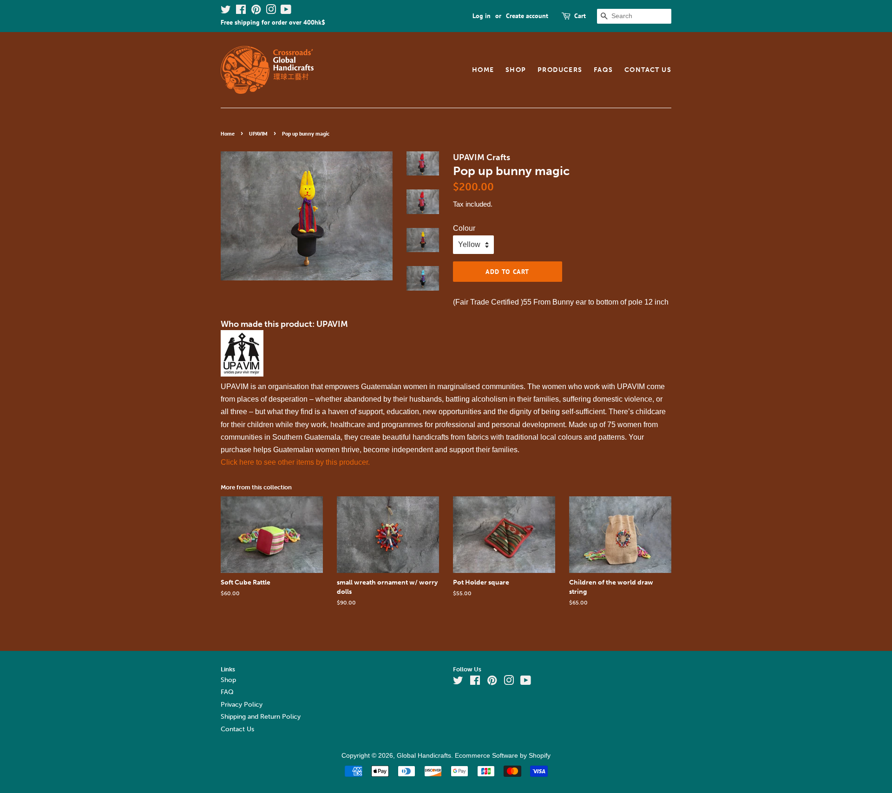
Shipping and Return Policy (261, 717)
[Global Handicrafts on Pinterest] (256, 11)
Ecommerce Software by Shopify (503, 755)
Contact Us (647, 70)
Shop (515, 70)
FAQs (603, 70)
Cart (580, 16)
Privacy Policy (241, 704)
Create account (527, 16)
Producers (560, 70)
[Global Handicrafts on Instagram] (271, 11)
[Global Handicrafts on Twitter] (226, 11)
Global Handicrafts (424, 755)
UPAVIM (258, 133)
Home (483, 70)
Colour (464, 228)
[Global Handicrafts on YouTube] (286, 11)
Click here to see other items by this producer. (295, 462)
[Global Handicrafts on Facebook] (241, 11)
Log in (481, 16)
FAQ (227, 692)
